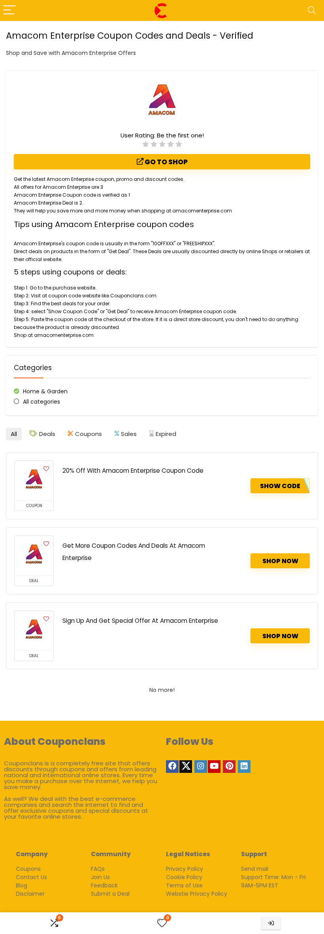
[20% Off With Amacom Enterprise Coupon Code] (34, 480)
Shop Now (280, 561)
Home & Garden (45, 391)
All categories (41, 402)
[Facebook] (172, 766)
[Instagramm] (200, 766)
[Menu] (9, 10)
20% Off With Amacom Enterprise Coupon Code (132, 470)
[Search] (311, 10)
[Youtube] (214, 766)
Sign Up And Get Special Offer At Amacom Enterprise (140, 620)
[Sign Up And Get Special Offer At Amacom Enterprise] (34, 630)
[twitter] (185, 766)
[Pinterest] (229, 766)
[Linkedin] (244, 766)
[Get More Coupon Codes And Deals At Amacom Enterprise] (34, 555)
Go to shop (165, 162)
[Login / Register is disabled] (271, 923)
